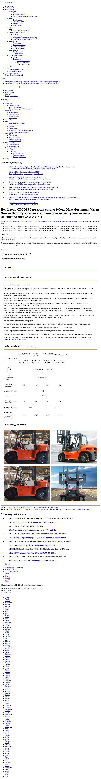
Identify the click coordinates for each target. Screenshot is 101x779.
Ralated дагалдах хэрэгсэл (17, 55)
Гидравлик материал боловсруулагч (25, 16)
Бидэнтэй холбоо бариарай (14, 75)
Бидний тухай (9, 7)
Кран (10, 29)
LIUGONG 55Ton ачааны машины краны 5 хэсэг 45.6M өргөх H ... (31, 189)
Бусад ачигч (17, 25)
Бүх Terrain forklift (19, 48)
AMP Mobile (31, 588)
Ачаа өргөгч (13, 41)
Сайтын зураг (21, 588)
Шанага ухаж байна (23, 64)
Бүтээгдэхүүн (9, 9)
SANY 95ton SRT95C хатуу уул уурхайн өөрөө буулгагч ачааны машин (32, 168)
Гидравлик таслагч (23, 62)
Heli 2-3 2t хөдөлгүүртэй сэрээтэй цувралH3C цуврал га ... (33, 522)
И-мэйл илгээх (6, 592)
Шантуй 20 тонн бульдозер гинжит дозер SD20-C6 (26, 174)
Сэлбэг (15, 57)
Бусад (11, 66)
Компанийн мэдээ (15, 71)
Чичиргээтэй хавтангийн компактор (25, 38)
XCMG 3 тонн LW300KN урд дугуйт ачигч (23, 194)
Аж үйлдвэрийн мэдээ (16, 69)
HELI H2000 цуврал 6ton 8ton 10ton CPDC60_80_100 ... (32, 553)
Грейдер (15, 34)
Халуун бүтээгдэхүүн (8, 588)
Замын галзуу (17, 36)
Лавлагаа (4, 250)
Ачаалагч (12, 18)
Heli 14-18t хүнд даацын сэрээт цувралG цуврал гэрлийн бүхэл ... (31, 199)
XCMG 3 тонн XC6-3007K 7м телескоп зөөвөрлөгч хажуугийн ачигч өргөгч (32, 507)
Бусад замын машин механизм (23, 39)
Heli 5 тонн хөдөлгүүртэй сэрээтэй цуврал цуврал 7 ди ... (33, 545)
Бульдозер (12, 27)
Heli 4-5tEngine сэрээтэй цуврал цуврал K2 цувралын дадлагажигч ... (38, 538)
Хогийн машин (18, 52)
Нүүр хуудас (9, 6)
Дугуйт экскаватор (19, 14)
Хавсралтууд (17, 59)
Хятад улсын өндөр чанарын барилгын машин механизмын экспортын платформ (32, 82)
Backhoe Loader (18, 23)
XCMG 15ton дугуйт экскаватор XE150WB (23, 204)
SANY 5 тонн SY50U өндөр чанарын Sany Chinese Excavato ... (29, 184)
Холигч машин (18, 54)
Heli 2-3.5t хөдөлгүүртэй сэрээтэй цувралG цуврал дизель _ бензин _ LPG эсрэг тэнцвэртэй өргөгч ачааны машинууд (49, 509)
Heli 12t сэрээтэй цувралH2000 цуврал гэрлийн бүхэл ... (32, 560)
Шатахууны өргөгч (19, 45)
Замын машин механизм (17, 32)
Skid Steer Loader (18, 22)
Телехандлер (17, 43)
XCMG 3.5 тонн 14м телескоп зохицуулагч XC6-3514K (32, 530)
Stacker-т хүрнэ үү (19, 46)
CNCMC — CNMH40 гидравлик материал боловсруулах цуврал (30, 179)
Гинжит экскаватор (19, 13)
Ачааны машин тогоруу (21, 30)
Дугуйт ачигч (17, 20)
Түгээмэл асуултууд (11, 73)
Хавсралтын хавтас (23, 61)
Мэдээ (7, 68)
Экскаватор (12, 11)
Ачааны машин (14, 50)
